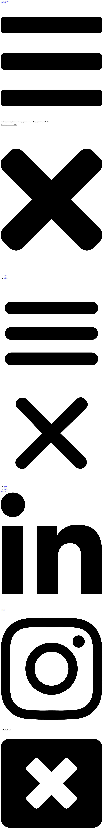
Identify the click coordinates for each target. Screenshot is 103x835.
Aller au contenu (5, 1)
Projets (5, 275)
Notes (5, 277)
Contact (5, 278)
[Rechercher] (16, 125)
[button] (51, 382)
